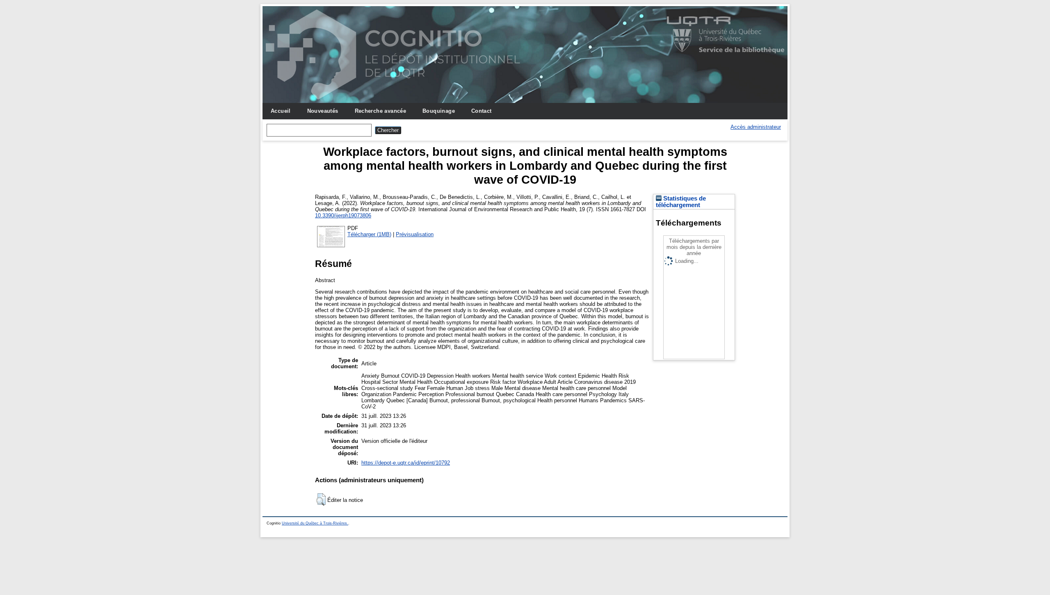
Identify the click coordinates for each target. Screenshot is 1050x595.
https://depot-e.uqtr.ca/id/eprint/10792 (405, 463)
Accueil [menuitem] (281, 111)
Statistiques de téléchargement (681, 201)
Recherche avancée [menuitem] (380, 111)
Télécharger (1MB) (369, 234)
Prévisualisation (415, 234)
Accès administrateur (755, 127)
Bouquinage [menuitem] (438, 111)
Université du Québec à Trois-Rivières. (315, 523)
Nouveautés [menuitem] (322, 111)
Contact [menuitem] (481, 111)
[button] (321, 499)
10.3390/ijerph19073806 (343, 215)
